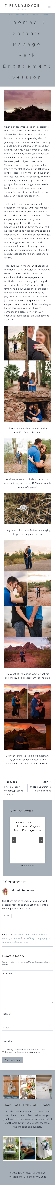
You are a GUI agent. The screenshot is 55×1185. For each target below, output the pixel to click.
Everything (35, 15)
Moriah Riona (20, 890)
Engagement (22, 15)
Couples (11, 15)
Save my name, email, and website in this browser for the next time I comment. (25, 1050)
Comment (9, 973)
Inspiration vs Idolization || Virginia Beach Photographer (27, 826)
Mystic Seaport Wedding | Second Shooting (13, 788)
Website (7, 1041)
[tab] (22, 865)
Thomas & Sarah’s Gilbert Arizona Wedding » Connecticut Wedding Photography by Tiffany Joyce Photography (26, 938)
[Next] (41, 840)
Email (7, 1027)
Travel (45, 15)
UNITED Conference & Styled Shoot (40, 786)
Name (7, 1013)
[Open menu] (49, 7)
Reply (6, 916)
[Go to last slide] (14, 840)
